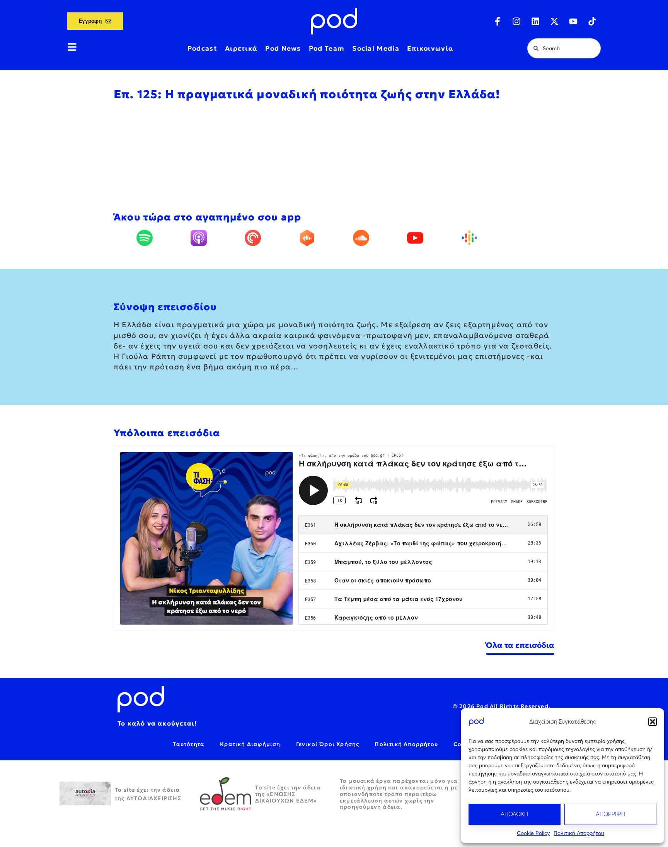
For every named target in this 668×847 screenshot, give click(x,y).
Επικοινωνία (430, 48)
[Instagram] (516, 21)
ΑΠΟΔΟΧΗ (514, 814)
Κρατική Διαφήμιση (250, 744)
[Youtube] (573, 21)
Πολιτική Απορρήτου (579, 833)
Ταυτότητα (188, 744)
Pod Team (326, 48)
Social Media (375, 48)
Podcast (202, 48)
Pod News (283, 48)
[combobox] (564, 48)
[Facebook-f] (497, 21)
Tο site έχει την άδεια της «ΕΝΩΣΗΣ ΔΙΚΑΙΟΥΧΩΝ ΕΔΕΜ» (288, 794)
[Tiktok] (592, 21)
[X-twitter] (554, 21)
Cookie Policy (533, 833)
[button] (652, 722)
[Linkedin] (535, 21)
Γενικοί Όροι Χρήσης (328, 744)
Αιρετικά (241, 48)
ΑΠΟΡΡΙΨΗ (610, 814)
